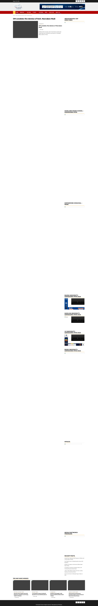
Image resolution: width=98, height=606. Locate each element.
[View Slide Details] (74, 543)
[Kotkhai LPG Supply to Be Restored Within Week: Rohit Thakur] (58, 585)
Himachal (22, 12)
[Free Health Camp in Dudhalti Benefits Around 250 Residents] (39, 585)
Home (17, 12)
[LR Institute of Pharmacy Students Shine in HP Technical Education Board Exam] (76, 585)
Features (41, 12)
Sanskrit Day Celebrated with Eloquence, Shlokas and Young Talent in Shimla (21, 594)
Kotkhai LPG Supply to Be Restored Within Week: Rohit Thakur (57, 594)
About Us (58, 12)
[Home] (14, 12)
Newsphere (54, 604)
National (29, 12)
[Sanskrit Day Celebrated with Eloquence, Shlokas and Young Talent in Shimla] (21, 585)
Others (34, 12)
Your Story (51, 12)
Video (46, 12)
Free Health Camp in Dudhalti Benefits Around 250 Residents (39, 594)
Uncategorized (41, 23)
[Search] (84, 12)
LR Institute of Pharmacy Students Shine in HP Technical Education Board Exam (76, 594)
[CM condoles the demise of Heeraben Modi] (25, 29)
